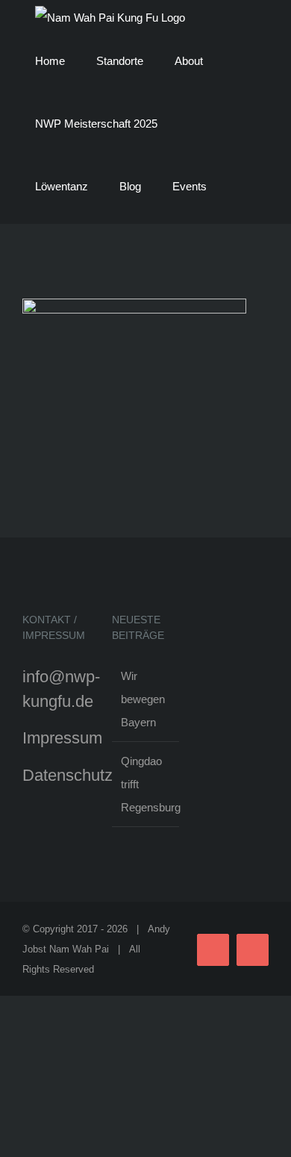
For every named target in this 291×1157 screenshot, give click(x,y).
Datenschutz (67, 775)
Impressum (62, 738)
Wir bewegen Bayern (143, 699)
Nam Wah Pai (79, 949)
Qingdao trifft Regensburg (146, 784)
